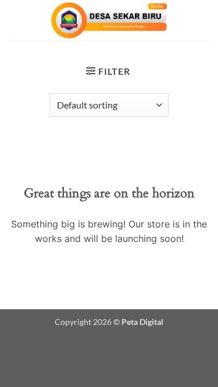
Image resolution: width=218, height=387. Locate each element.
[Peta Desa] (109, 20)
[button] (108, 71)
